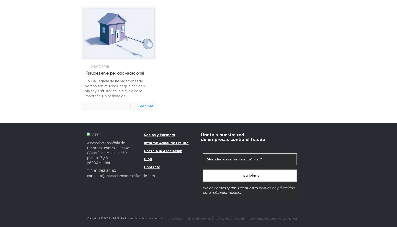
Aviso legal (175, 218)
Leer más (145, 106)
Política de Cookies (198, 218)
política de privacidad (277, 188)
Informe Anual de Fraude (166, 143)
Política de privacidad (229, 218)
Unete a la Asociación (163, 151)
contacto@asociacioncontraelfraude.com (121, 176)
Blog (148, 159)
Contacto (152, 167)
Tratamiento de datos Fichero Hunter (272, 218)
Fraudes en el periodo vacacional (114, 73)
